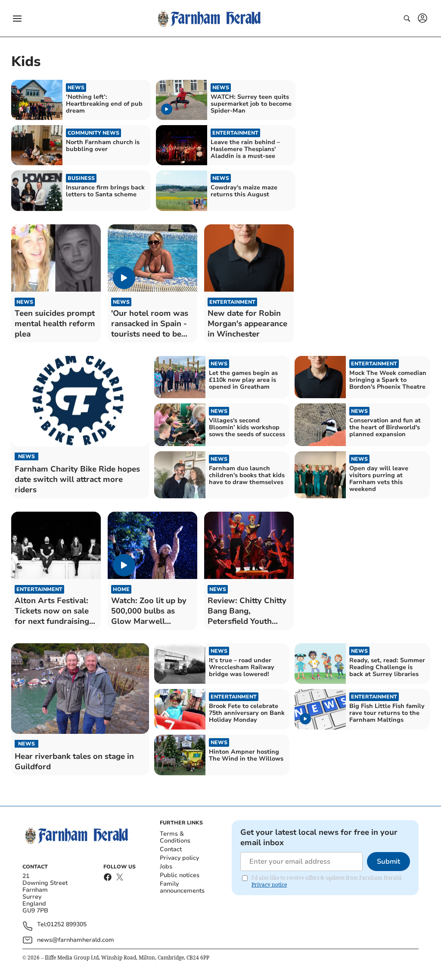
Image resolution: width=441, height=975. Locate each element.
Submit (388, 861)
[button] (17, 18)
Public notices (179, 875)
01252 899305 (67, 924)
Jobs (166, 866)
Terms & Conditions (175, 837)
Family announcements (182, 887)
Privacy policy (179, 858)
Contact (171, 849)
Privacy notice (269, 884)
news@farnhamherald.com (75, 940)
